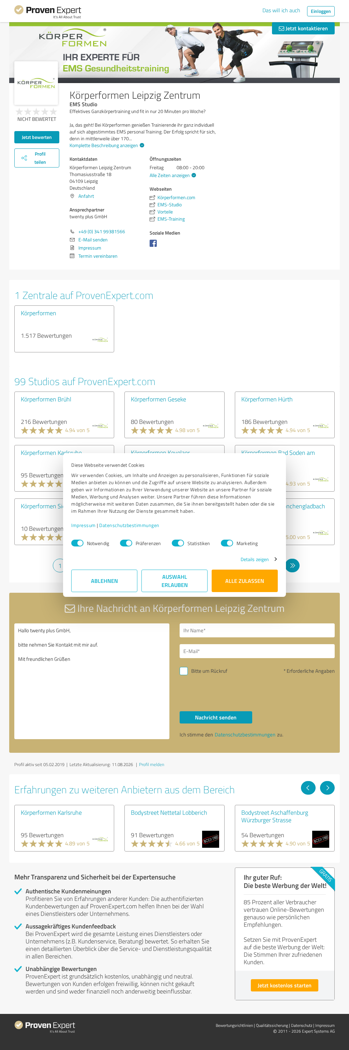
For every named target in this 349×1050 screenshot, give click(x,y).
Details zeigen (255, 559)
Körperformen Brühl (46, 399)
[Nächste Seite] (327, 788)
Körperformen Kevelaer (160, 452)
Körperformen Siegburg (50, 506)
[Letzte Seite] (292, 565)
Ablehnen (104, 581)
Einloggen (321, 11)
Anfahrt (86, 196)
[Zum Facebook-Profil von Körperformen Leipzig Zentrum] (155, 246)
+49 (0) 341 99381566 (101, 231)
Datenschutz (301, 1025)
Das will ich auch (281, 10)
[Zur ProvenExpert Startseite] (47, 13)
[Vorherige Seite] (308, 788)
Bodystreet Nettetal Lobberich (169, 812)
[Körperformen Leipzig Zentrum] (36, 83)
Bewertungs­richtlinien (234, 1025)
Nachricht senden (216, 717)
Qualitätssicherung (272, 1025)
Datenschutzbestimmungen (129, 525)
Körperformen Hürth (267, 399)
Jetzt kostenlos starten (285, 985)
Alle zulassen (244, 581)
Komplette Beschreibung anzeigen (104, 145)
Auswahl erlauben (175, 581)
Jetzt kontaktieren (306, 28)
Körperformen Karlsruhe (51, 452)
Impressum (83, 525)
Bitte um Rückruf (209, 670)
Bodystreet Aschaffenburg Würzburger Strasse (274, 816)
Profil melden (151, 764)
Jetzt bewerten (37, 137)
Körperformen (38, 313)
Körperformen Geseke (158, 399)
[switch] (126, 543)
